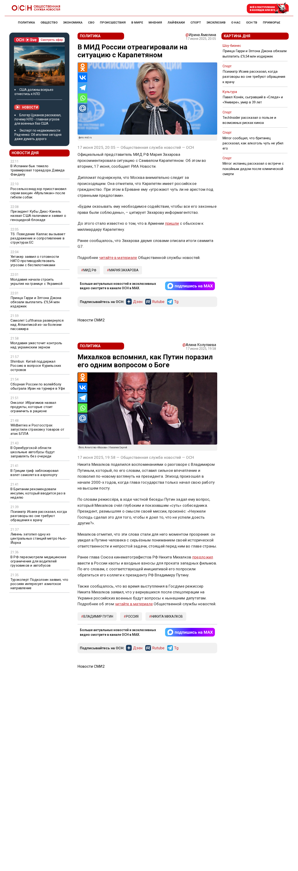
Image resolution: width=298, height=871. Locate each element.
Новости (30, 107)
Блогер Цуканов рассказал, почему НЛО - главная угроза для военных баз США (37, 119)
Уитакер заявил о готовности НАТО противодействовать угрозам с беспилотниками (34, 261)
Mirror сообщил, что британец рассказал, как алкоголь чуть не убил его (253, 143)
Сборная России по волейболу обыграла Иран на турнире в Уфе (37, 386)
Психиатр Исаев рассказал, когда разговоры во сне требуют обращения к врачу (38, 516)
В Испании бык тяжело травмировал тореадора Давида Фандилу (37, 170)
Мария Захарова (124, 270)
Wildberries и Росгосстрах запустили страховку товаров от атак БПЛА (37, 429)
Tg (176, 302)
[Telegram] (82, 87)
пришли (172, 223)
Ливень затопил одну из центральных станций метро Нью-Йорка (38, 538)
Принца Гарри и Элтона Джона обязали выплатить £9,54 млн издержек (35, 302)
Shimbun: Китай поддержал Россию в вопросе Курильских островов (35, 365)
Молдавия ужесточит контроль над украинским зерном (36, 345)
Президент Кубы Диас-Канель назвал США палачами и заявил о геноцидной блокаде (38, 215)
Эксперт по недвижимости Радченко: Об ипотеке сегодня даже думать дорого (37, 135)
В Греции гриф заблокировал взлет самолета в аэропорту (34, 473)
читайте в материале (118, 257)
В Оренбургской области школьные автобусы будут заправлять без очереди (32, 452)
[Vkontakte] (82, 77)
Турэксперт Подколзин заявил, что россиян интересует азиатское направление (39, 584)
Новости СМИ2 (91, 320)
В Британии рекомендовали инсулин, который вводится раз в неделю (37, 493)
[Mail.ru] (82, 108)
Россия (132, 616)
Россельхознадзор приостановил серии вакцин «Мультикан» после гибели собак (38, 193)
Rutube (158, 302)
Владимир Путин (98, 616)
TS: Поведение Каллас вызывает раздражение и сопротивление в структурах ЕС (37, 238)
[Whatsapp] (82, 98)
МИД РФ (89, 270)
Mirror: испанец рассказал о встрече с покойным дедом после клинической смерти (253, 168)
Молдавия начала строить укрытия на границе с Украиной (36, 281)
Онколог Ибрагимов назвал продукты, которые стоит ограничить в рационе (33, 407)
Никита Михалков (167, 616)
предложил (202, 557)
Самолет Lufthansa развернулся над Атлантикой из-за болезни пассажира (37, 324)
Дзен (137, 302)
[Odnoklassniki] (82, 67)
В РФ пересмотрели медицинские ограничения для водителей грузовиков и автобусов (38, 561)
